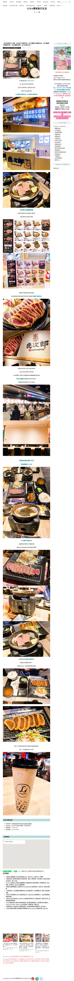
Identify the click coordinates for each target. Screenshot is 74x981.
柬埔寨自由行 (58, 144)
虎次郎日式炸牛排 (30, 959)
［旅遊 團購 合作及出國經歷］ (62, 72)
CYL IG (69, 92)
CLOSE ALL (56, 126)
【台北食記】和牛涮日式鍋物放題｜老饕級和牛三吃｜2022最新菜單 (10, 945)
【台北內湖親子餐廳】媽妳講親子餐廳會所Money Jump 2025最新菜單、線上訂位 (27, 908)
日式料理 (15, 961)
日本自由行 (11, 1)
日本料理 (37, 959)
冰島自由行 (39, 1)
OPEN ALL (63, 126)
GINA (24, 47)
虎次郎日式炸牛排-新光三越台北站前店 (22, 823)
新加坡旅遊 (5, 5)
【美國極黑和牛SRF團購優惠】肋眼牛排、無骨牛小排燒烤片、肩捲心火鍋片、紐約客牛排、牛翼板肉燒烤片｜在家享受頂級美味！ (42, 946)
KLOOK (68, 107)
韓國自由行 (5, 1)
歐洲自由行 (53, 1)
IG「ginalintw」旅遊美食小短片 (62, 94)
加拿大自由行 (45, 1)
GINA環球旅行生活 (37, 8)
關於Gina (59, 5)
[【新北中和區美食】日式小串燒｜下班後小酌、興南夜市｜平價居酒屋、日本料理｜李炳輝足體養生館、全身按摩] (26, 938)
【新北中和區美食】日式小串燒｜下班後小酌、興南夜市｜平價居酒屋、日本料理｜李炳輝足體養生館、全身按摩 (26, 945)
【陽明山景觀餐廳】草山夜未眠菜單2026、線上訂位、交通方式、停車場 (24, 877)
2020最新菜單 (21, 959)
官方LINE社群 (66, 84)
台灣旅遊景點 (52, 5)
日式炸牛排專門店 (9, 963)
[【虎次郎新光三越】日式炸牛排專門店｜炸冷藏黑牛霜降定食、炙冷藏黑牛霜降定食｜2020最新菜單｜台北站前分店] (21, 64)
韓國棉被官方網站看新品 (59, 92)
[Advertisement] (37, 28)
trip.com (62, 105)
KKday (63, 109)
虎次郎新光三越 (9, 961)
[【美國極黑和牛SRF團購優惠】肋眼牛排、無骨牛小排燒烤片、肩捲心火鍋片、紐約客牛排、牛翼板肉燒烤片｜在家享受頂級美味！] (42, 938)
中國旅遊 (45, 5)
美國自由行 (25, 1)
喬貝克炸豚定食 (13, 959)
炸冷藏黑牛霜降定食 (23, 961)
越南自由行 (39, 5)
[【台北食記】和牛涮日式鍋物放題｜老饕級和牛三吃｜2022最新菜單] (10, 938)
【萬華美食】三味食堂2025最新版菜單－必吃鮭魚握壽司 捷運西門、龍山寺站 (26, 906)
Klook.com (56, 168)
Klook (67, 109)
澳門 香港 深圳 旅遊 (13, 5)
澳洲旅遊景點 (18, 1)
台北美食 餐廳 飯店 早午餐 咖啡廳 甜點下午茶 (12, 47)
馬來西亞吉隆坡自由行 (30, 5)
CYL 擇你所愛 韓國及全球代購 (62, 90)
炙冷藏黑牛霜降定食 (34, 961)
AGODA (57, 107)
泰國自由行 (22, 5)
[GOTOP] (41, 979)
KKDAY (62, 107)
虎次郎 (42, 959)
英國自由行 (32, 1)
